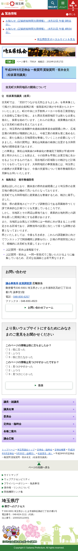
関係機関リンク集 (13, 491)
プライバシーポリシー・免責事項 (21, 483)
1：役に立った (17, 349)
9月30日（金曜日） (25, 453)
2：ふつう (14, 353)
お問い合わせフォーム (40, 307)
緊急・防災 (73, 7)
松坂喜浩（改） (45, 453)
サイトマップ (11, 475)
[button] (53, 4)
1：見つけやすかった (21, 366)
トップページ (8, 449)
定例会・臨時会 (44, 449)
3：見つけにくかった (21, 374)
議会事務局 (12, 283)
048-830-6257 (21, 296)
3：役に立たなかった (21, 357)
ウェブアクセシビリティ (17, 479)
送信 (40, 385)
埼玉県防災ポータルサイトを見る (56, 39)
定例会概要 (60, 449)
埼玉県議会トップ (26, 449)
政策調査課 (25, 283)
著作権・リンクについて (17, 487)
